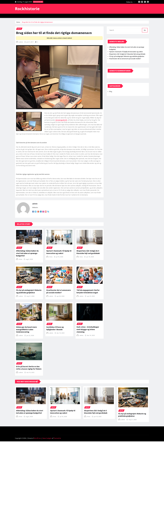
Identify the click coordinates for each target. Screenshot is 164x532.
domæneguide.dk (61, 120)
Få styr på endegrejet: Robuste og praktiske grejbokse (28, 291)
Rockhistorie (27, 8)
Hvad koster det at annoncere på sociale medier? (58, 291)
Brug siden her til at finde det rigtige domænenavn (37, 22)
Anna (20, 259)
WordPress (37, 438)
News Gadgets (47, 438)
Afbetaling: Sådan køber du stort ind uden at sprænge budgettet (27, 253)
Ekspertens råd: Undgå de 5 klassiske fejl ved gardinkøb (88, 252)
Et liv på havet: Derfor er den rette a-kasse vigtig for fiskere (28, 367)
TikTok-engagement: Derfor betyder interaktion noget (88, 291)
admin (21, 42)
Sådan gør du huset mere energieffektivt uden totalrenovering (26, 329)
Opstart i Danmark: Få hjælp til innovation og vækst (58, 252)
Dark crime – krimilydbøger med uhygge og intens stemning (88, 329)
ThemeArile (57, 438)
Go (145, 30)
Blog (110, 91)
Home (18, 22)
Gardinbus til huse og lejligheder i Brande (55, 328)
